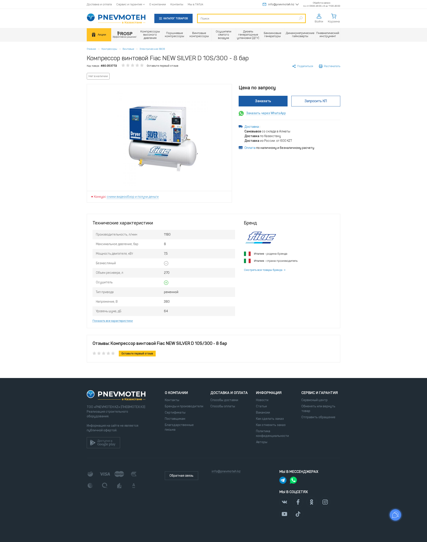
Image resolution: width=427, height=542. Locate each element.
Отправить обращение (318, 417)
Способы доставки (224, 400)
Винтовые (128, 48)
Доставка (252, 127)
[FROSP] (124, 34)
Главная (91, 48)
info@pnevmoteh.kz (281, 4)
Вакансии (263, 412)
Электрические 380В (152, 48)
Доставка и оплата (99, 4)
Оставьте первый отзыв (162, 65)
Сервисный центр (314, 400)
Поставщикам (175, 419)
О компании (157, 4)
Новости (262, 400)
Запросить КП (315, 101)
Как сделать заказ (270, 419)
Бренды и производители (184, 406)
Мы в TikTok (195, 4)
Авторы (261, 442)
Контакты (176, 4)
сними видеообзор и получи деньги (133, 197)
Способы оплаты (222, 406)
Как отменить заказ (271, 425)
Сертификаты (175, 412)
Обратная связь (181, 476)
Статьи (261, 406)
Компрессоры (109, 48)
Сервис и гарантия (129, 4)
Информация (269, 393)
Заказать (263, 101)
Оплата (250, 148)
